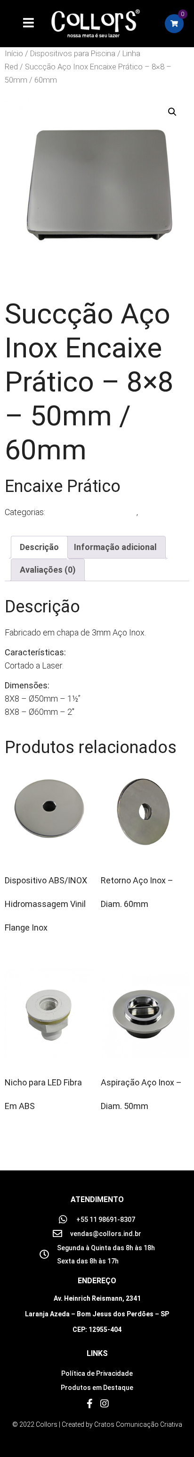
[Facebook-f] (90, 1403)
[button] (172, 111)
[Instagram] (104, 1403)
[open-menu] (23, 23)
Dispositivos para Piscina (72, 53)
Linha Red (157, 512)
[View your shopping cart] (174, 23)
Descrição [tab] (39, 547)
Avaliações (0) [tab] (48, 570)
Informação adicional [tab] (115, 547)
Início (14, 53)
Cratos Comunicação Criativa (138, 1424)
